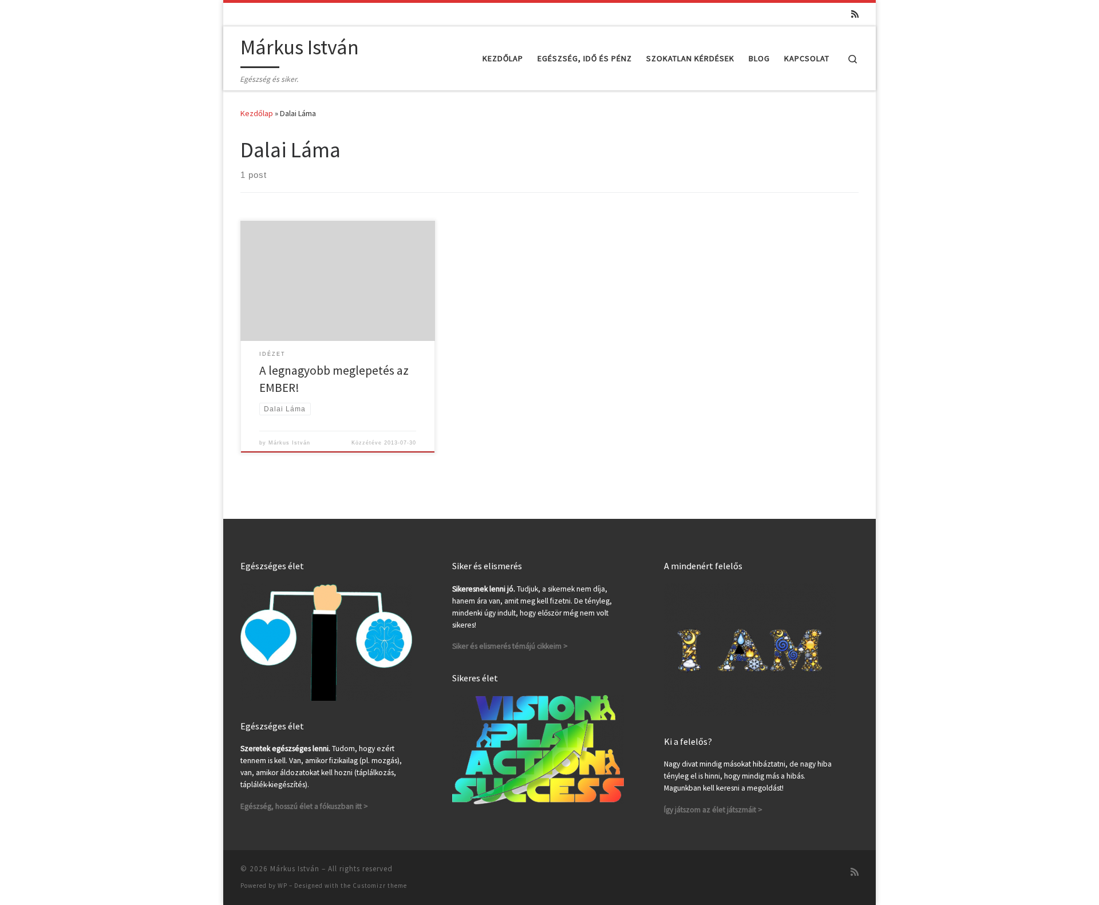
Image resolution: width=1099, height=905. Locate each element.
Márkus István (289, 443)
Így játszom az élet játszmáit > (713, 810)
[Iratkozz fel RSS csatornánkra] (855, 14)
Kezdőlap (256, 113)
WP (282, 886)
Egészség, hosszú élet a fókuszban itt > (304, 806)
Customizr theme (380, 886)
